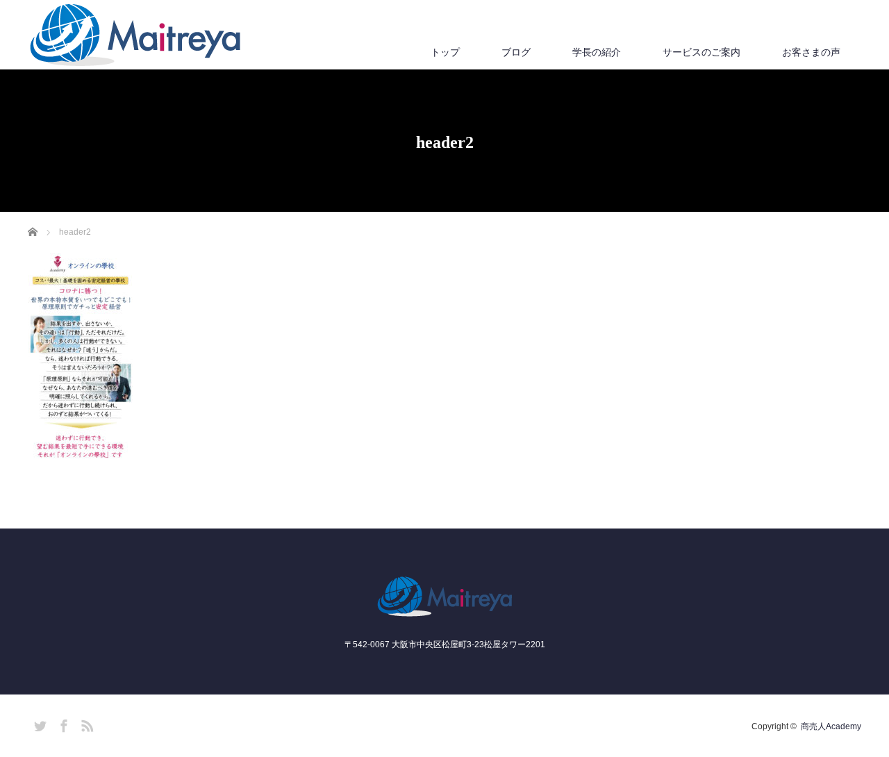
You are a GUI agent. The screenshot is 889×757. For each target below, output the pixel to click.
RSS (85, 723)
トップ (445, 52)
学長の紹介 (596, 52)
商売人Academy (831, 726)
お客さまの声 (811, 52)
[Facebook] (61, 723)
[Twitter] (38, 723)
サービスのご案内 (701, 52)
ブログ (516, 52)
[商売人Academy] (135, 35)
